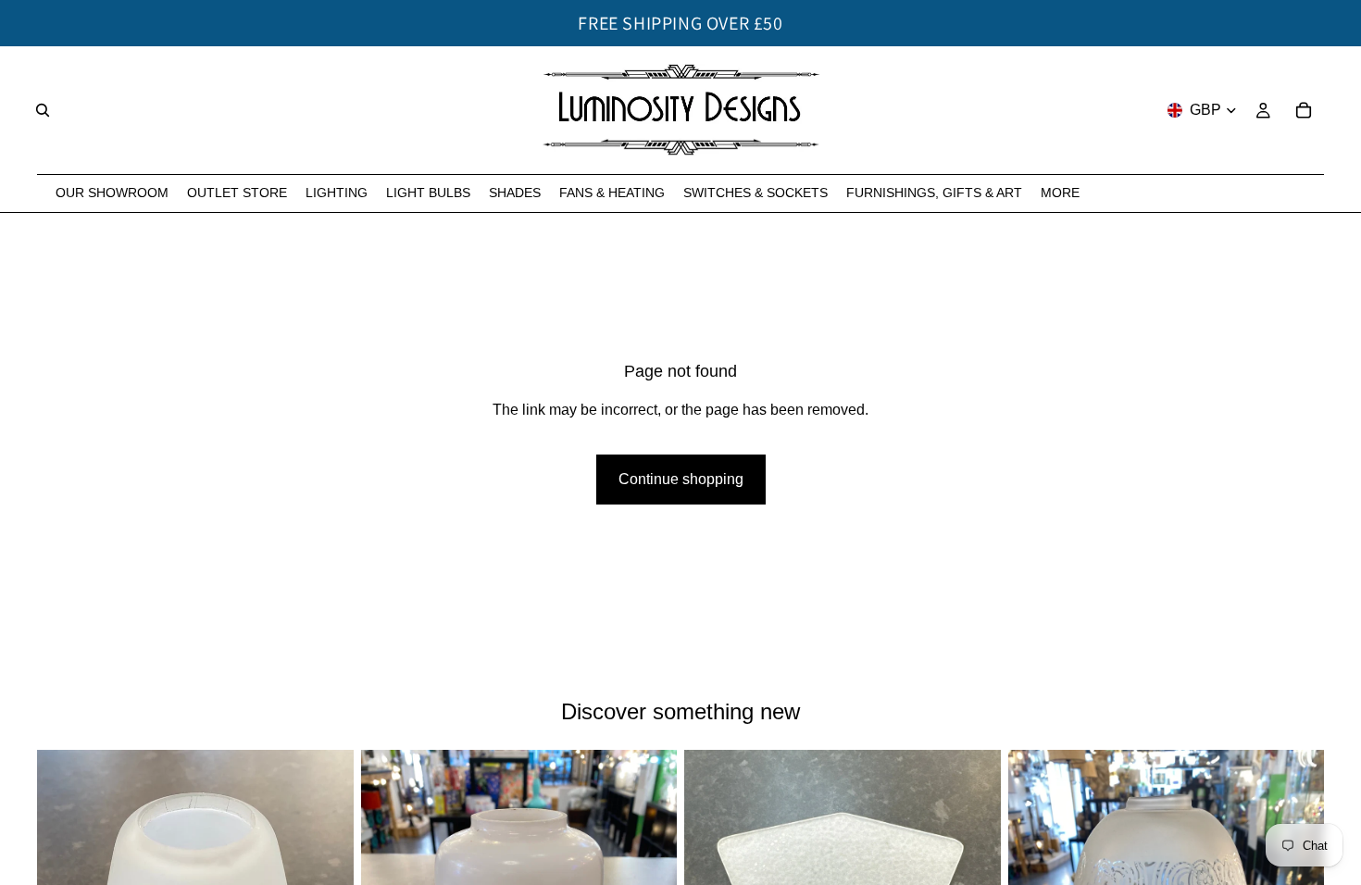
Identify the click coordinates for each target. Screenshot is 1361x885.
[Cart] (1303, 110)
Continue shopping (680, 479)
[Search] (42, 110)
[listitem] (1060, 193)
